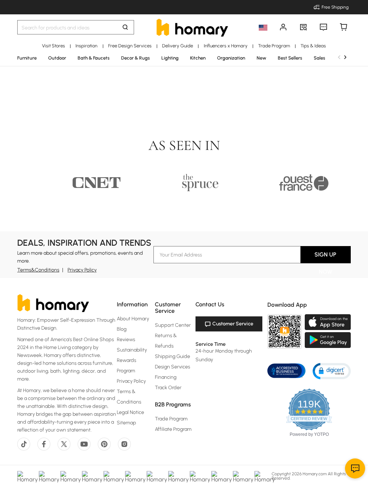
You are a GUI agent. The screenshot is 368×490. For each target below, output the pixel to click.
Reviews (126, 339)
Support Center (173, 325)
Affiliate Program (173, 429)
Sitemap (126, 423)
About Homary (133, 319)
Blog (121, 329)
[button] (332, 371)
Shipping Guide (172, 356)
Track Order (168, 388)
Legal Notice (130, 412)
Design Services (172, 367)
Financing (165, 377)
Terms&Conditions (38, 270)
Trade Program (171, 419)
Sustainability (132, 350)
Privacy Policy (82, 270)
